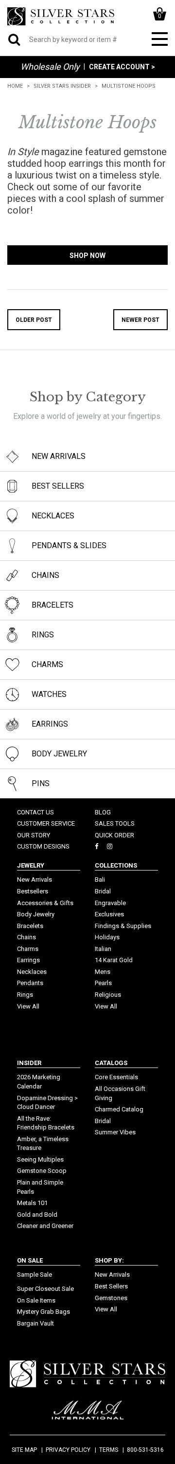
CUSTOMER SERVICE (46, 823)
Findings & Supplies (123, 926)
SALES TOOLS (115, 823)
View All (28, 1006)
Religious (108, 994)
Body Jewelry (35, 914)
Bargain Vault (35, 1323)
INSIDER (29, 1063)
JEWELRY (30, 865)
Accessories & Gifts (45, 903)
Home (15, 86)
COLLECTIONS (116, 865)
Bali (100, 879)
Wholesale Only (50, 66)
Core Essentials (116, 1077)
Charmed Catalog (119, 1109)
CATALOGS (111, 1063)
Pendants (30, 983)
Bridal (103, 891)
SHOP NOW (87, 255)
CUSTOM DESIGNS (43, 846)
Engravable (110, 903)
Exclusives (109, 914)
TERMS (108, 1449)
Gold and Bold (37, 1214)
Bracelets (30, 926)
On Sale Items (36, 1300)
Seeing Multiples (40, 1159)
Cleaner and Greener (45, 1225)
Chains (26, 937)
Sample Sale (34, 1274)
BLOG (103, 812)
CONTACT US (35, 812)
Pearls (103, 983)
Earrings (28, 960)
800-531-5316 (145, 1449)
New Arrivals (34, 879)
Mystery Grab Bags (43, 1311)
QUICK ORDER (114, 835)
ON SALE (30, 1260)
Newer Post (140, 320)
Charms (27, 948)
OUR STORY (33, 835)
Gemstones (111, 1298)
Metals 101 (32, 1203)
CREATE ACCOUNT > (122, 67)
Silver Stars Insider (62, 86)
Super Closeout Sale (45, 1288)
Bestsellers (32, 891)
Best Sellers (111, 1286)
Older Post (34, 320)
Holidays (107, 937)
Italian (103, 948)
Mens (102, 971)
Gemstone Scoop (42, 1170)
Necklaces (32, 971)
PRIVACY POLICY (68, 1449)
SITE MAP (24, 1449)
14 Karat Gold (114, 960)
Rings (25, 994)
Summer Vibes (115, 1132)
